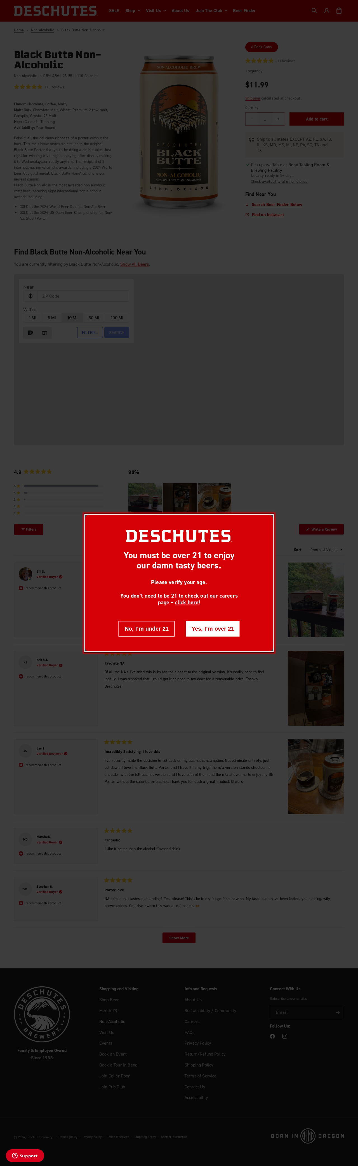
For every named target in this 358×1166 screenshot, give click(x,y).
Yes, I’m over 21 (213, 629)
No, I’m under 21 (147, 629)
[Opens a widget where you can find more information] (25, 1156)
